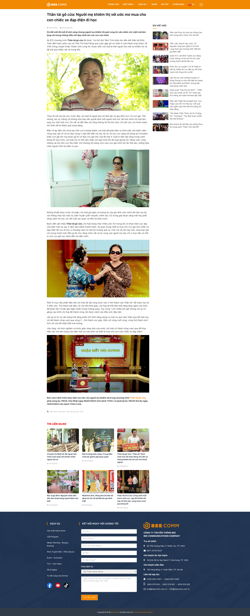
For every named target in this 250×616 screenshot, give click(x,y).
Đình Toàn (53, 412)
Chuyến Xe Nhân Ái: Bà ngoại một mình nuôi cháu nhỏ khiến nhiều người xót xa (62, 457)
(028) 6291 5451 (154, 579)
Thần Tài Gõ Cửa (72, 412)
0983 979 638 (153, 584)
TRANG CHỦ (113, 4)
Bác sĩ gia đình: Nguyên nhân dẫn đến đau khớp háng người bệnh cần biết (62, 498)
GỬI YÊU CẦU (89, 597)
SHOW (154, 4)
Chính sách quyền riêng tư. (143, 612)
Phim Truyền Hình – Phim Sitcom (60, 552)
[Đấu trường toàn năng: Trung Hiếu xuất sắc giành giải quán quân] (98, 440)
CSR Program (52, 537)
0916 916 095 (184, 584)
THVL (82, 412)
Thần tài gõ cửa (137, 397)
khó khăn (61, 412)
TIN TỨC (164, 4)
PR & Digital (52, 570)
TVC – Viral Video (54, 564)
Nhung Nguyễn (67, 28)
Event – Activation (54, 558)
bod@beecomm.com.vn (157, 589)
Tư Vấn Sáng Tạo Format (57, 576)
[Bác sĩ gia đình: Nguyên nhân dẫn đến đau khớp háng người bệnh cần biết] (63, 481)
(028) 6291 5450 (171, 579)
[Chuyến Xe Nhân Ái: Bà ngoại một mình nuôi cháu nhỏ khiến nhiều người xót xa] (63, 440)
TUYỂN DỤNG (178, 4)
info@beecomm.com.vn (180, 589)
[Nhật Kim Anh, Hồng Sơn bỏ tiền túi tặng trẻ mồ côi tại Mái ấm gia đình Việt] (98, 481)
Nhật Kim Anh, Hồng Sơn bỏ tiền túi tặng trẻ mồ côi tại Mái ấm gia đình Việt (97, 498)
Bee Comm (115, 612)
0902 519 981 (169, 584)
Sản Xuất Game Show (56, 531)
